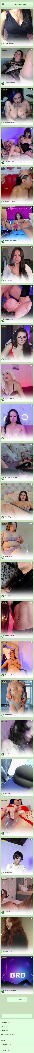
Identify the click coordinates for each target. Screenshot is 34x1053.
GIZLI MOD (6, 1044)
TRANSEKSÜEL (7, 1034)
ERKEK (4, 1026)
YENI (3, 1040)
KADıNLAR (5, 1022)
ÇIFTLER (5, 1030)
